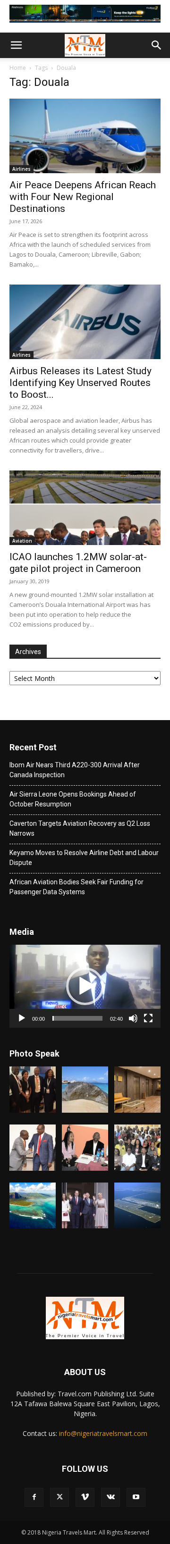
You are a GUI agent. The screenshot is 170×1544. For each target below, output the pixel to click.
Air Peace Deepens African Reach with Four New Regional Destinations (82, 196)
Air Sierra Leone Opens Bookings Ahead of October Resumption (72, 799)
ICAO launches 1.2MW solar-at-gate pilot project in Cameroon (78, 562)
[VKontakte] (110, 1497)
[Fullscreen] (148, 1018)
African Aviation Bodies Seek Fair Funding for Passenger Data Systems (76, 887)
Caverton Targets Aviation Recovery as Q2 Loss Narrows (79, 828)
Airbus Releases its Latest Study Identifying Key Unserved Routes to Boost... (80, 382)
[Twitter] (59, 1497)
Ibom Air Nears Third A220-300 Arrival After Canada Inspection (74, 770)
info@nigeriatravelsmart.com (103, 1433)
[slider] (77, 1018)
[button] (16, 45)
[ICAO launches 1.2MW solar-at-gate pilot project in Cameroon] (85, 507)
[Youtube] (136, 1497)
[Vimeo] (85, 1497)
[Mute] (133, 1018)
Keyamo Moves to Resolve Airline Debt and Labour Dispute (84, 857)
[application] (85, 986)
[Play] (21, 1018)
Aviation (22, 540)
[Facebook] (34, 1497)
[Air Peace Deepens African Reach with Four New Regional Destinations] (85, 136)
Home (17, 68)
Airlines (21, 169)
